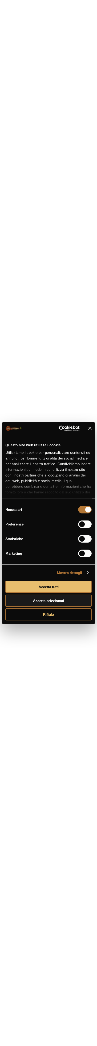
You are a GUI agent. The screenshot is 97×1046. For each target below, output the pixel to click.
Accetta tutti (49, 587)
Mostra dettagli (69, 572)
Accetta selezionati (48, 601)
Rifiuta (48, 614)
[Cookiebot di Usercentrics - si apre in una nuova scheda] (60, 428)
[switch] (85, 524)
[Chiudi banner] (90, 428)
